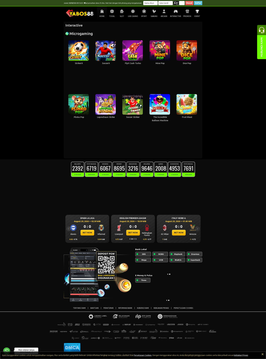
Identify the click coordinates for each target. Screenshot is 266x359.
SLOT (122, 16)
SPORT (144, 16)
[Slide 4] (135, 239)
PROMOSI (187, 16)
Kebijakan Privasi (241, 355)
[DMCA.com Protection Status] (72, 347)
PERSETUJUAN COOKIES (183, 308)
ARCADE (164, 16)
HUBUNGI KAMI (143, 308)
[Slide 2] (132, 239)
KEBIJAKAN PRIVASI (161, 308)
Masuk (189, 3)
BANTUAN (94, 308)
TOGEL (112, 16)
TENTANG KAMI (79, 308)
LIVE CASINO (133, 16)
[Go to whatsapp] (6, 350)
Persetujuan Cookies (143, 355)
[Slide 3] (134, 239)
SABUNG (154, 16)
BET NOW (86, 232)
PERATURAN (108, 308)
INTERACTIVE (175, 16)
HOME (101, 16)
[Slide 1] (130, 239)
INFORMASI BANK (125, 308)
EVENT (197, 16)
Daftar (198, 3)
